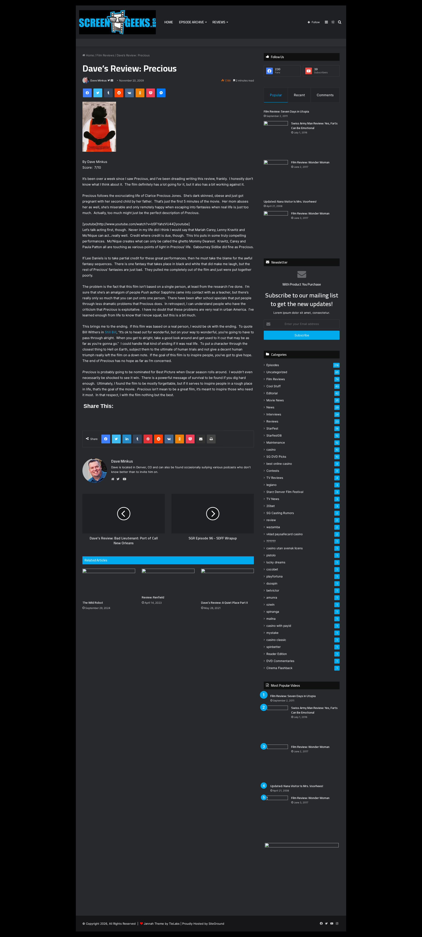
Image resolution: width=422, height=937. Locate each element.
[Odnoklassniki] (140, 93)
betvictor (272, 590)
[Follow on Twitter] (109, 80)
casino (271, 449)
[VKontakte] (129, 93)
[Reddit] (119, 93)
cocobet (272, 569)
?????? (271, 541)
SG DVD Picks (276, 456)
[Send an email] (112, 80)
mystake (272, 633)
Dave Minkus (98, 80)
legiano (271, 485)
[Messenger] (161, 93)
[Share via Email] (200, 439)
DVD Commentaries (280, 661)
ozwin (270, 604)
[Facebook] (87, 93)
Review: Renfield (153, 597)
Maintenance (275, 442)
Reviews (219, 22)
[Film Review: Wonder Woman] (276, 178)
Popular (276, 95)
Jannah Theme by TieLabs (162, 923)
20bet (270, 506)
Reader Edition (276, 654)
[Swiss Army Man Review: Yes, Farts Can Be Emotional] (276, 139)
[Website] (113, 479)
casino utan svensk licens (284, 548)
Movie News (275, 400)
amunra (271, 597)
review (271, 520)
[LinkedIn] (126, 439)
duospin (271, 583)
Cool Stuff (273, 386)
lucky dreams (275, 562)
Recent (299, 95)
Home (168, 22)
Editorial (272, 393)
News (270, 407)
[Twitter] (97, 93)
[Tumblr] (108, 93)
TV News (272, 499)
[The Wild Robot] (108, 583)
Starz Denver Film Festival (284, 492)
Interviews (273, 414)
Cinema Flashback (279, 668)
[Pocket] (150, 93)
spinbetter (273, 647)
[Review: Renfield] (168, 581)
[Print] (211, 439)
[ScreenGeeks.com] (117, 22)
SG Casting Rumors (280, 513)
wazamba (273, 527)
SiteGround (216, 923)
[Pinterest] (148, 439)
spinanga (272, 611)
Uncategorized (276, 372)
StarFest (272, 428)
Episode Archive (191, 22)
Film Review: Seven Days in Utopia (286, 111)
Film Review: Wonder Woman (310, 162)
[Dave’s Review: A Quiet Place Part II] (227, 583)
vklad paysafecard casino (284, 534)
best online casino (279, 463)
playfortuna (274, 576)
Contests (272, 470)
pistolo (271, 555)
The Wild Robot (92, 602)
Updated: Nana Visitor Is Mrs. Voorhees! (290, 201)
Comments (325, 95)
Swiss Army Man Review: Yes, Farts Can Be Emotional (314, 125)
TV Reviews (274, 478)
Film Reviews (105, 55)
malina (271, 618)
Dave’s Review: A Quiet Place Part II (224, 602)
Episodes (272, 365)
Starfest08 (274, 435)
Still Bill (110, 332)
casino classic (276, 640)
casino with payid (278, 625)
